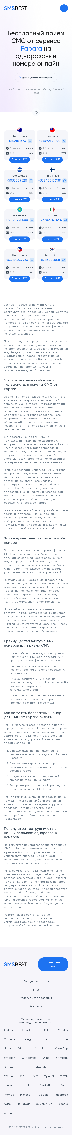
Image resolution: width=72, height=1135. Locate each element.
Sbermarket (12, 1067)
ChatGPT (28, 1030)
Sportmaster (39, 1067)
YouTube (9, 1039)
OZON (64, 1076)
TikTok (48, 1039)
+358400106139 (49, 180)
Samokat (62, 1057)
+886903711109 (49, 141)
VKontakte (40, 1048)
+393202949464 (49, 220)
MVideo (9, 1076)
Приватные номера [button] (53, 964)
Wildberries (29, 1057)
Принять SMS (19, 159)
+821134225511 (49, 260)
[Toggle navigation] (64, 8)
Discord (63, 1103)
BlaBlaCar (23, 1103)
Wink (46, 1057)
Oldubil (8, 1030)
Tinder (64, 1039)
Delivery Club (43, 1103)
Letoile (26, 1085)
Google (43, 1094)
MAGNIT (45, 1085)
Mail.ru (64, 1085)
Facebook (61, 1094)
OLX (35, 1076)
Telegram (30, 1039)
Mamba (9, 1094)
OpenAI (49, 1076)
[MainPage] (15, 8)
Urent (7, 1048)
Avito (7, 1103)
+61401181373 (16, 141)
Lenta (8, 1085)
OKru (23, 1076)
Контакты (36, 1006)
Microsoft (26, 1094)
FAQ (36, 989)
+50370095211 (16, 180)
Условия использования (36, 997)
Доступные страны (36, 981)
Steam (63, 1067)
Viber (21, 1048)
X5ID (46, 1030)
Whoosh (9, 1057)
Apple (8, 1113)
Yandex (63, 1030)
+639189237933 (16, 260)
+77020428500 (16, 220)
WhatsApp (61, 1048)
